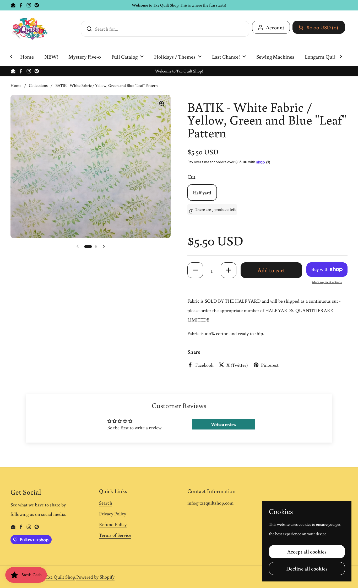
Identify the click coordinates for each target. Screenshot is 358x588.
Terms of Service (115, 535)
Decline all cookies (307, 568)
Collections (38, 85)
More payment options (327, 282)
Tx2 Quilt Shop (60, 577)
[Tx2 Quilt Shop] (29, 29)
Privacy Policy (112, 513)
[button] (318, 27)
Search (105, 503)
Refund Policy (113, 524)
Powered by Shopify (95, 577)
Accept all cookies (307, 551)
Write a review (223, 424)
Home (15, 85)
